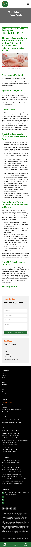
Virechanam (16, 513)
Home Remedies (16, 532)
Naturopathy (4, 407)
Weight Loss (23, 518)
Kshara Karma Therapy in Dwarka (9, 449)
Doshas (10, 530)
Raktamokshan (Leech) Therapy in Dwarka (11, 422)
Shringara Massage (15, 527)
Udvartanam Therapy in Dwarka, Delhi (10, 435)
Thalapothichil (12, 528)
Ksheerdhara (26, 523)
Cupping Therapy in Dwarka (8, 447)
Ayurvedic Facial (16, 519)
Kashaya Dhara (10, 523)
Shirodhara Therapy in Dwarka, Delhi (10, 430)
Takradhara (6, 528)
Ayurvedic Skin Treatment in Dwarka (10, 467)
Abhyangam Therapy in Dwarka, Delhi (10, 433)
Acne (17, 531)
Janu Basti (4, 523)
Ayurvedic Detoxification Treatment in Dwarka (12, 483)
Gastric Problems (17, 518)
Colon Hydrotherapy (9, 518)
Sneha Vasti (25, 513)
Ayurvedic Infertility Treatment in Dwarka (11, 469)
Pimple (9, 531)
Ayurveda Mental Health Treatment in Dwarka (12, 481)
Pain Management (14, 514)
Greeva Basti (26, 522)
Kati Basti (15, 523)
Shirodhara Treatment (7, 527)
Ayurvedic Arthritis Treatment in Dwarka (11, 462)
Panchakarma (5, 380)
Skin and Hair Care (8, 519)
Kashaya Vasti (7, 514)
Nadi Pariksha (4, 531)
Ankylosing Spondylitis (8, 517)
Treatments (4, 384)
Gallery (3, 389)
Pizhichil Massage (14, 526)
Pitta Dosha (19, 530)
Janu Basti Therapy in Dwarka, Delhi (10, 437)
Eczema (25, 519)
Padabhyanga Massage (6, 526)
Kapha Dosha (24, 530)
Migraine (13, 531)
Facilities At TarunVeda (7, 402)
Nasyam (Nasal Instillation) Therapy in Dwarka (12, 419)
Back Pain (24, 514)
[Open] (28, 4)
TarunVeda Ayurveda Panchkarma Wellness (11, 409)
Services (12, 19)
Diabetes (23, 531)
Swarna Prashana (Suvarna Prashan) (8, 522)
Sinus (20, 531)
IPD (2, 404)
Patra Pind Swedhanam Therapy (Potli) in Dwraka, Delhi (15, 440)
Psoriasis (21, 519)
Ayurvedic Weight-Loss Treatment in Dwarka (12, 476)
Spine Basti (26, 527)
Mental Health (20, 521)
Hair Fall (27, 531)
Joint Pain (20, 514)
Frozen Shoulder (17, 517)
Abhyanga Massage (19, 522)
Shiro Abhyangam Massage (24, 526)
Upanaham (6, 530)
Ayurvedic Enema (24, 517)
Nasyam (20, 513)
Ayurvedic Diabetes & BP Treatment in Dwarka (12, 465)
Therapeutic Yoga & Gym (7, 411)
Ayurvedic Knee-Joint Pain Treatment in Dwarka (13, 471)
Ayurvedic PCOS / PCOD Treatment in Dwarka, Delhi (14, 478)
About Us (4, 375)
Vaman (11, 513)
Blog (3, 391)
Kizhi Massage (20, 523)
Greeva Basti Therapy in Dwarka (9, 442)
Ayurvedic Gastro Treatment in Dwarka (10, 460)
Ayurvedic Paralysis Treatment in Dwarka (11, 474)
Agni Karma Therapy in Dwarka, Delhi (10, 451)
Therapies (4, 382)
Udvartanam (24, 528)
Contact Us (4, 393)
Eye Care (25, 521)
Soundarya (21, 527)
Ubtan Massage (18, 528)
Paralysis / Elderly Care (8, 521)
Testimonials (4, 387)
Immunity (15, 521)
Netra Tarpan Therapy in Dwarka (9, 444)
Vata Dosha (14, 530)
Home (7, 19)
